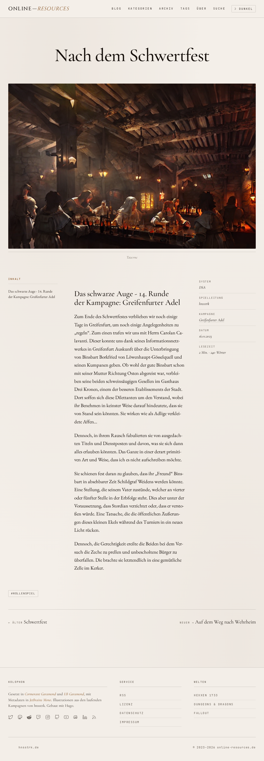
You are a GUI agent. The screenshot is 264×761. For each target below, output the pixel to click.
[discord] (75, 717)
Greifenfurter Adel (211, 320)
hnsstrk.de (29, 747)
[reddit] (29, 717)
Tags (185, 8)
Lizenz (126, 704)
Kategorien (140, 8)
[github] (57, 717)
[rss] (94, 717)
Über (202, 8)
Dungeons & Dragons (214, 704)
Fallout (201, 713)
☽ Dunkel (243, 9)
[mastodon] (20, 717)
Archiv (166, 8)
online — (38, 8)
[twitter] (10, 717)
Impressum (129, 722)
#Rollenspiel (23, 593)
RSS (123, 695)
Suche (219, 8)
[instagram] (47, 717)
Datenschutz (132, 713)
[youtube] (66, 717)
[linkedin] (84, 717)
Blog (116, 8)
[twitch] (38, 717)
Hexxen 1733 (206, 695)
